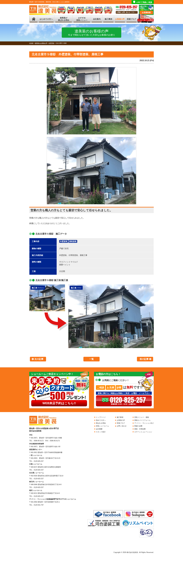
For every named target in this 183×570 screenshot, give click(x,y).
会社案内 (97, 19)
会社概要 (99, 429)
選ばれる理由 (101, 423)
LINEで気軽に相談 (144, 2)
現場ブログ (131, 19)
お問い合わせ (121, 426)
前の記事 (144, 359)
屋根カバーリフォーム (142, 420)
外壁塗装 (63, 241)
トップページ (101, 417)
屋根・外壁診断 (140, 429)
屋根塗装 (73, 241)
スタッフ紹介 (101, 432)
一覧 (91, 359)
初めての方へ (101, 420)
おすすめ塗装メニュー (82, 19)
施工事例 (108, 19)
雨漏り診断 (138, 426)
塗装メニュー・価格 (141, 417)
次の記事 (38, 359)
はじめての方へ (46, 19)
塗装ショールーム (102, 426)
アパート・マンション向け (144, 423)
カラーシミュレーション (143, 432)
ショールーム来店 (145, 20)
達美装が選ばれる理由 (63, 19)
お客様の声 (120, 19)
